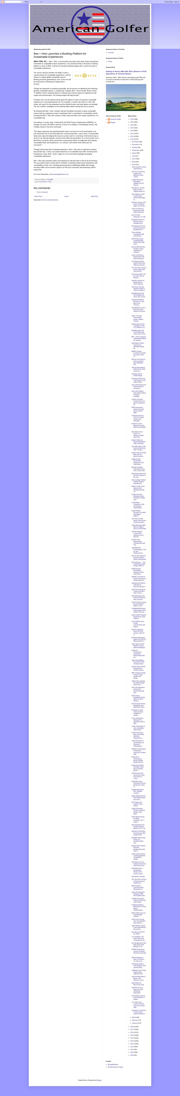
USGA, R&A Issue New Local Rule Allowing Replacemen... (138, 735)
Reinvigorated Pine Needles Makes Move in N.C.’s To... (139, 826)
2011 (132, 1047)
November (135, 144)
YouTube (111, 52)
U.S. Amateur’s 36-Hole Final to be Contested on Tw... (139, 938)
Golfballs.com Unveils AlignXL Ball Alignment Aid (139, 972)
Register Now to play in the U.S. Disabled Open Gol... (138, 840)
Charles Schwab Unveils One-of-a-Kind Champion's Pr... (138, 402)
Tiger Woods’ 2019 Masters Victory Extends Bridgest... (139, 645)
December (135, 142)
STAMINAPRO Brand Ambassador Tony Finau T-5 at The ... (139, 610)
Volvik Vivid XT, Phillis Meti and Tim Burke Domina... (139, 454)
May (133, 162)
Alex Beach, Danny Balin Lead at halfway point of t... (139, 189)
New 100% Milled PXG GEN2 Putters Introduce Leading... (139, 393)
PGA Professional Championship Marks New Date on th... (138, 241)
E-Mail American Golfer (115, 1067)
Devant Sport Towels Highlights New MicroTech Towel (138, 705)
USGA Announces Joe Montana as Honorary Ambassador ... (138, 743)
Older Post (94, 196)
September (136, 150)
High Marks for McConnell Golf (138, 984)
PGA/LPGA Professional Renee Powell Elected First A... (138, 759)
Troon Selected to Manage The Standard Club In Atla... (138, 720)
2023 (132, 128)
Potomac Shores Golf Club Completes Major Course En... (139, 204)
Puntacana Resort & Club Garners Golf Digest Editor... (138, 380)
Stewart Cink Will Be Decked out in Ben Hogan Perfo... (139, 833)
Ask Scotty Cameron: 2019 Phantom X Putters (138, 997)
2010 (132, 1049)
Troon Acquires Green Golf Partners (139, 168)
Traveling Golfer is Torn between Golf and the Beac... (139, 965)
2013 (132, 1041)
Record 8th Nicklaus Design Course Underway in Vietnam (138, 249)
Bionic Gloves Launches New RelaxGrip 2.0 (138, 887)
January (135, 1023)
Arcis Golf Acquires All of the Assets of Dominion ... (139, 386)
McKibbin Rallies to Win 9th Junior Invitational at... (138, 221)
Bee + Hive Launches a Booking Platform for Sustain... (139, 338)
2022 (132, 130)
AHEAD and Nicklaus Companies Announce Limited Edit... (139, 751)
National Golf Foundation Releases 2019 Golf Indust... (138, 461)
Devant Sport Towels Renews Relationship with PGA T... (138, 848)
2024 (132, 125)
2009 (132, 1052)
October (135, 147)
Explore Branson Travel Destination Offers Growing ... (139, 441)
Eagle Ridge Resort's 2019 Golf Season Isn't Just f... (139, 797)
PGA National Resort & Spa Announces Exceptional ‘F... (138, 227)
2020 (132, 136)
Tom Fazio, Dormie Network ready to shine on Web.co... (139, 288)
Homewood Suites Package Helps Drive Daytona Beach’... (138, 767)
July (133, 156)
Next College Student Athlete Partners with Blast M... (139, 481)
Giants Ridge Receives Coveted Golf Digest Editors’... (139, 513)
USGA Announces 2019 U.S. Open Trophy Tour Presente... (138, 418)
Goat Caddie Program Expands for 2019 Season (139, 616)
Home (67, 196)
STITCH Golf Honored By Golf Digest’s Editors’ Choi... (139, 604)
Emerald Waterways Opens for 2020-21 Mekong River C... (139, 639)
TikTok (110, 61)
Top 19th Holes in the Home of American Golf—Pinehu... (139, 448)
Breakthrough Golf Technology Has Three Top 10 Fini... (139, 295)
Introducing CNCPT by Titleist (138, 933)
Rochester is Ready (138, 876)
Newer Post (38, 196)
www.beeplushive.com (60, 174)
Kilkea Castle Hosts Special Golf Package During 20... (138, 488)
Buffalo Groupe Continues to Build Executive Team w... (139, 353)
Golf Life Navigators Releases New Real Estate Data (138, 894)
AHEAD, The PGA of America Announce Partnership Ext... (139, 578)
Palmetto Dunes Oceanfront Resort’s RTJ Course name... (138, 870)
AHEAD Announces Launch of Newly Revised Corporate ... (139, 952)
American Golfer (115, 119)
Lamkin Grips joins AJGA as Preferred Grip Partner (139, 900)
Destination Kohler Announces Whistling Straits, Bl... (138, 345)
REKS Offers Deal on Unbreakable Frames (139, 914)
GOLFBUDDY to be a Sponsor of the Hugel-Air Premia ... (139, 310)
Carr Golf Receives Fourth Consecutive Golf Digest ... (138, 624)
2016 (132, 1032)
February (135, 1020)
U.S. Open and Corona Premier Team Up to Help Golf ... (138, 1004)
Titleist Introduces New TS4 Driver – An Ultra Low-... (138, 959)
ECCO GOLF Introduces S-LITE (138, 216)
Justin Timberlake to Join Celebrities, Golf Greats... (138, 728)
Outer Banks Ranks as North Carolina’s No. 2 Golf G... (138, 819)
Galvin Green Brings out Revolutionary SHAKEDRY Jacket (138, 856)
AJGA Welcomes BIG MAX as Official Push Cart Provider (139, 527)
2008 (132, 1055)
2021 (132, 133)
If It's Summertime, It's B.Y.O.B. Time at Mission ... (139, 276)
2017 (132, 1029)
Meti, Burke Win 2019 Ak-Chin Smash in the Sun (139, 475)
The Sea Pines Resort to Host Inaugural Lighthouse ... (139, 881)
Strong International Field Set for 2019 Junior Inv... (138, 369)
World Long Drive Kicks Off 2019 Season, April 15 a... (138, 632)
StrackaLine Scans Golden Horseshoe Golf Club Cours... (139, 863)
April (133, 164)
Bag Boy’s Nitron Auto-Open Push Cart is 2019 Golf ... (139, 469)
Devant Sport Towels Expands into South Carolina (138, 668)
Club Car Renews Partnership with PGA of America (138, 210)
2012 (132, 1044)
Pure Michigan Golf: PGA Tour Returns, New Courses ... (139, 597)
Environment (43, 181)
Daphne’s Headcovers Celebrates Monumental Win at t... (138, 653)
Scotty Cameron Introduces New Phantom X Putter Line (138, 497)
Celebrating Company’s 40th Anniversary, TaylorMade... (138, 505)
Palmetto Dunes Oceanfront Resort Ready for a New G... (139, 784)
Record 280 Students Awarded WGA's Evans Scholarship (139, 557)
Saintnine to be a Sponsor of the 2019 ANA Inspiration (137, 990)
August (134, 153)
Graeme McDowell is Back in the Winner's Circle (138, 978)
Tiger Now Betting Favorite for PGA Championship (138, 662)
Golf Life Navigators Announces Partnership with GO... (138, 690)
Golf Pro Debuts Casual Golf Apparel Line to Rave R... (138, 534)
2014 (132, 1038)
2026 (132, 119)
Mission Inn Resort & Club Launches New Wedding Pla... (138, 361)
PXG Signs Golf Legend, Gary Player (137, 804)
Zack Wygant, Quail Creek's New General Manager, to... (138, 196)
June (134, 159)
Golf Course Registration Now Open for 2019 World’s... (138, 698)
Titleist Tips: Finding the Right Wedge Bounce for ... (138, 683)
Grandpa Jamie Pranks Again (137, 374)
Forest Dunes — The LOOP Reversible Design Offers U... (138, 564)
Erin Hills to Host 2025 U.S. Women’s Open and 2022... (138, 434)
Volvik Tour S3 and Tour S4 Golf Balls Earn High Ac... (138, 921)
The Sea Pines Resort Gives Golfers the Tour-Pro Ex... (139, 269)
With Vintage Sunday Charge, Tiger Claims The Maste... (139, 675)
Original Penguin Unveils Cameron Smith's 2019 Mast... (138, 811)
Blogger (112, 122)
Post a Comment (42, 192)
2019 (132, 139)
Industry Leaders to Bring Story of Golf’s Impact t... (138, 282)
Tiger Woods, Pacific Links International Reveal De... (139, 927)
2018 (132, 1027)
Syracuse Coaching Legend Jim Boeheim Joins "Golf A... (138, 174)
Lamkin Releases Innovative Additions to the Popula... (138, 182)
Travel (49, 181)
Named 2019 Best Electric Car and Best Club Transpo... (138, 302)
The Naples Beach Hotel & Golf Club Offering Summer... (139, 263)
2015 (132, 1035)
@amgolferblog (113, 1064)
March (134, 1017)
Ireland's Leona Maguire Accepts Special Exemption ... (139, 426)
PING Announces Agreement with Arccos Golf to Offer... (138, 410)
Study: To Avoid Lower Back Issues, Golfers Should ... (137, 318)
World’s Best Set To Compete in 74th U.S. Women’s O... (138, 325)
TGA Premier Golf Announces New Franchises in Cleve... (138, 775)
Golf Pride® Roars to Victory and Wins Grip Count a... (138, 591)
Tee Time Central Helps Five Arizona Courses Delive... (139, 520)
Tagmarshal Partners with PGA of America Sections (138, 584)
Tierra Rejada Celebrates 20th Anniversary (138, 234)
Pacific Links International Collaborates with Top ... (138, 542)
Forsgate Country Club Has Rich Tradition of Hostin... (137, 712)
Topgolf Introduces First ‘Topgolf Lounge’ (138, 791)
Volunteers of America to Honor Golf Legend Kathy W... (139, 1012)
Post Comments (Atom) (50, 200)
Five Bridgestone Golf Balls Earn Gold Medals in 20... (139, 944)
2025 (132, 122)
